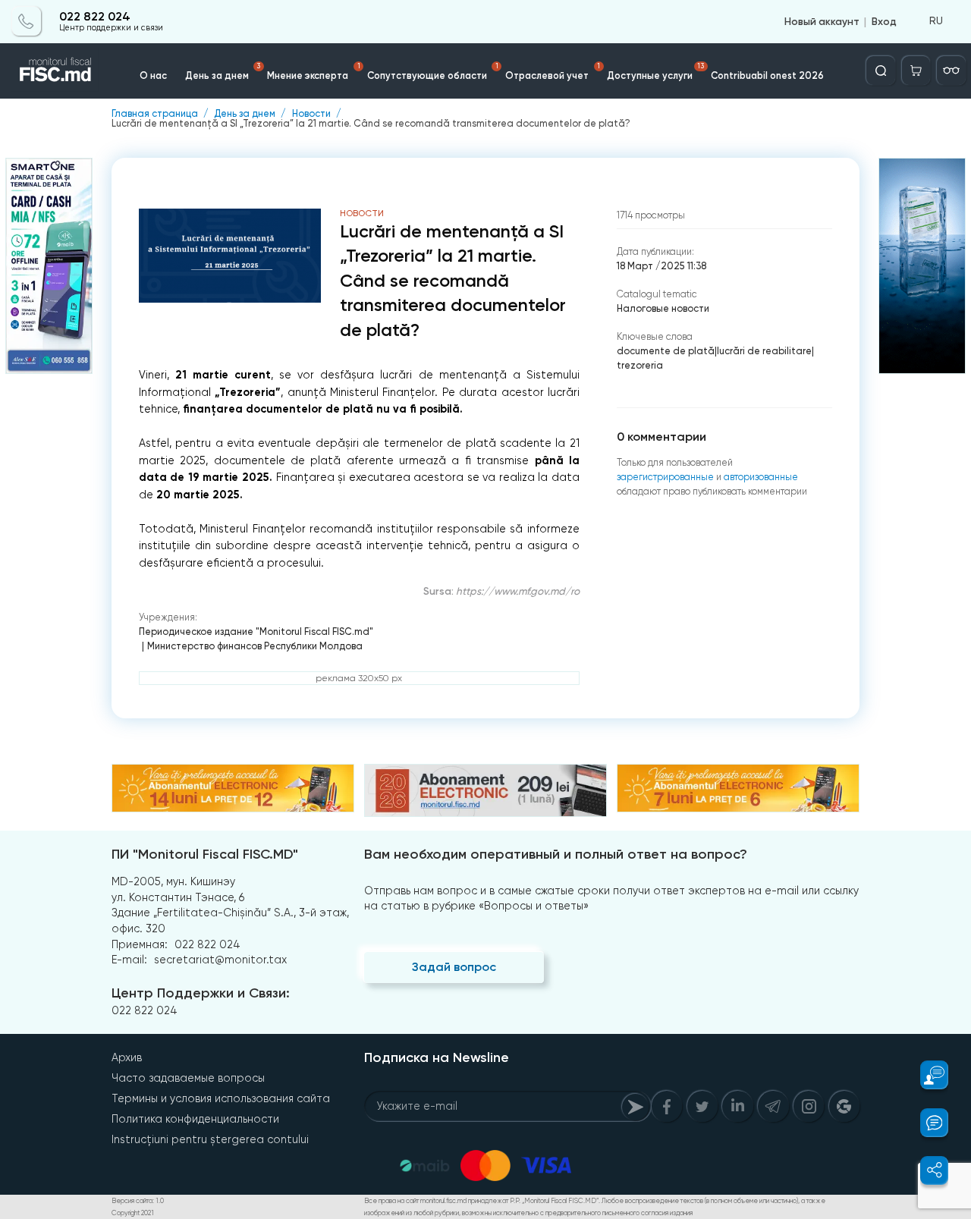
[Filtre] (951, 70)
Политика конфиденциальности (195, 1119)
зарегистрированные (665, 476)
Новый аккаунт (821, 21)
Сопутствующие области (432, 71)
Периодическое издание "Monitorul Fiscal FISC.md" (256, 631)
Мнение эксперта (313, 71)
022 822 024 (94, 17)
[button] (926, 1075)
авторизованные (761, 476)
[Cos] (916, 70)
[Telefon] (26, 21)
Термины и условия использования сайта (221, 1098)
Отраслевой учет (552, 71)
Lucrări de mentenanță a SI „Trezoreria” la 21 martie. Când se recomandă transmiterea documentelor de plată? (371, 124)
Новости (311, 114)
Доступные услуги (655, 71)
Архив (127, 1057)
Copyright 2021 (133, 1213)
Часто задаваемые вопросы (188, 1078)
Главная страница (155, 114)
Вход (884, 21)
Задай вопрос (454, 967)
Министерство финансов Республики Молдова (255, 646)
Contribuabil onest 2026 (767, 75)
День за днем (222, 71)
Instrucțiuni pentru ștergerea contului (210, 1139)
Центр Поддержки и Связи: (201, 993)
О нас (153, 75)
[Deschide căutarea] (880, 70)
